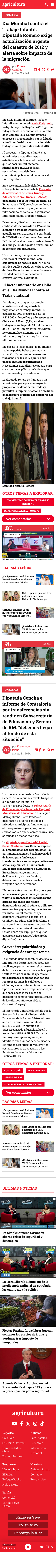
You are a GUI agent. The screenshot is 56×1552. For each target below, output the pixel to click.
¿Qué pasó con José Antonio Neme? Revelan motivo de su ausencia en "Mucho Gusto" (18, 579)
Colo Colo (8, 1438)
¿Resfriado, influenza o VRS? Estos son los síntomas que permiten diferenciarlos (35, 629)
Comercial (8, 1497)
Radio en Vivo (28, 1517)
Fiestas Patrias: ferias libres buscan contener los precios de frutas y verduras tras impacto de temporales (27, 1336)
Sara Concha (36, 1070)
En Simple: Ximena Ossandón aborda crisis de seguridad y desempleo (23, 1236)
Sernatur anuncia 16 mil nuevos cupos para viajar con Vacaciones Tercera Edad (16, 612)
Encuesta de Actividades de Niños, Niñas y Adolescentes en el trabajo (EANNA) (26, 193)
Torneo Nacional (12, 1456)
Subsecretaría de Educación (23, 1084)
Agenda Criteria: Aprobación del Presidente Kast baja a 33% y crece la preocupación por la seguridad (27, 1387)
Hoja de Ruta (10, 1484)
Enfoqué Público (12, 1479)
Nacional (36, 1453)
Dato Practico (38, 1438)
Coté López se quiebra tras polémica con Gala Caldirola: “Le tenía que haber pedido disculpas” (36, 596)
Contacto (36, 1474)
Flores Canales (18, 67)
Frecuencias (38, 1479)
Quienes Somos (40, 1469)
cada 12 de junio (42, 123)
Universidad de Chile (12, 1449)
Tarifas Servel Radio (10, 1504)
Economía (36, 1443)
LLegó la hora (10, 1469)
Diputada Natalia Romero (21, 510)
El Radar (7, 1474)
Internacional (38, 1448)
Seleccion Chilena (13, 1443)
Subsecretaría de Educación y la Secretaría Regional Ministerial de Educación (26, 809)
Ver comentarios (19, 519)
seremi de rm (13, 1077)
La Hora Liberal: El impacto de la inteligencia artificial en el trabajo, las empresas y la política (26, 1285)
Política (11, 15)
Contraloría (13, 1070)
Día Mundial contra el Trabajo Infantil (28, 502)
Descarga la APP (28, 1532)
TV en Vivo (28, 1525)
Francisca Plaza (21, 748)
